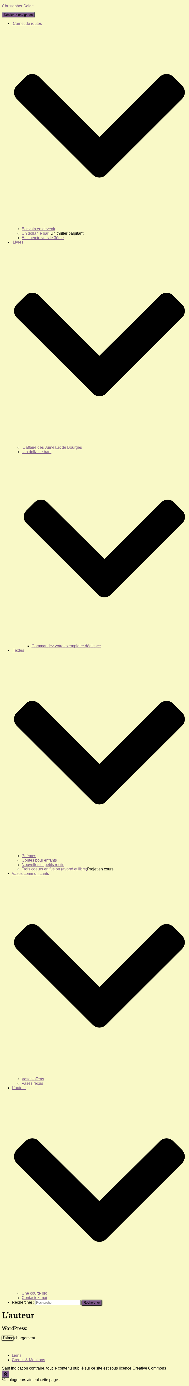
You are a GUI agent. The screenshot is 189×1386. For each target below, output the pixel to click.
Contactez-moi (34, 1298)
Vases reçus (32, 1083)
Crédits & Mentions (28, 1360)
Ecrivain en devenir (38, 229)
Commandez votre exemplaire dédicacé (66, 646)
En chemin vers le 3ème (43, 238)
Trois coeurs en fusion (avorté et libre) (54, 869)
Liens (16, 1355)
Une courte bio (34, 1293)
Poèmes (29, 856)
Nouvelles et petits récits (43, 865)
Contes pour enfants (39, 860)
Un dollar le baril (36, 233)
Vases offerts (33, 1079)
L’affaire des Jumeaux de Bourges (52, 447)
